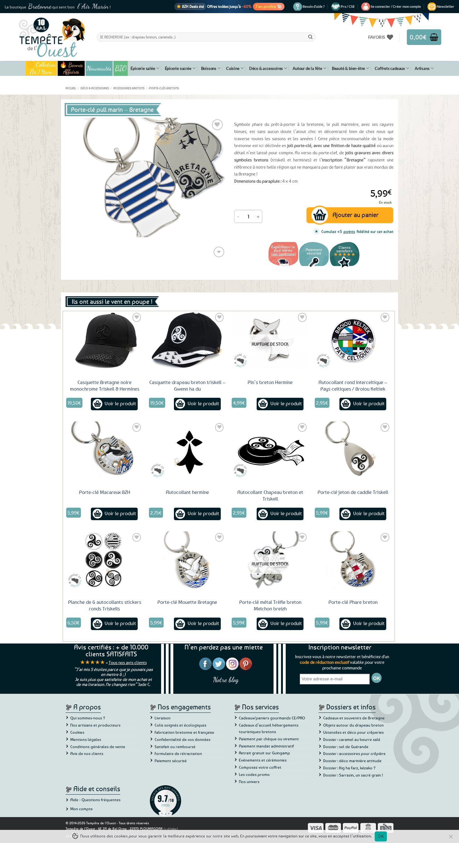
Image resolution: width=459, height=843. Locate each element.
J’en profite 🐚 (268, 6)
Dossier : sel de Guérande (345, 746)
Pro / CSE (348, 6)
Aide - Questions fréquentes (95, 799)
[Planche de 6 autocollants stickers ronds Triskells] (104, 560)
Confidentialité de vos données (182, 739)
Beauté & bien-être (348, 68)
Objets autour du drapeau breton (353, 724)
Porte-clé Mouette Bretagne (187, 602)
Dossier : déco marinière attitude (352, 760)
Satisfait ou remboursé (175, 746)
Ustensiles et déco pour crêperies (353, 732)
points (349, 231)
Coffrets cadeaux (390, 68)
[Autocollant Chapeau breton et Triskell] (270, 450)
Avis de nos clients (86, 753)
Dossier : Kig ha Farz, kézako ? (349, 767)
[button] (396, 6)
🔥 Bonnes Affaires (71, 68)
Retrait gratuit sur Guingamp (264, 752)
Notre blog (226, 679)
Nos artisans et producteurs (95, 724)
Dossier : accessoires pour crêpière (354, 753)
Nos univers (249, 781)
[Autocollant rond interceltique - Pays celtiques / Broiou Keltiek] (353, 340)
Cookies (77, 732)
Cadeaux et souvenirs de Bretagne (354, 717)
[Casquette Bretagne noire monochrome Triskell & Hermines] (104, 340)
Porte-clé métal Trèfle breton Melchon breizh (270, 605)
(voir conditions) (283, 254)
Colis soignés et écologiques (180, 724)
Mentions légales (85, 739)
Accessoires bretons (129, 88)
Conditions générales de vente (97, 746)
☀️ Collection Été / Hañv (41, 68)
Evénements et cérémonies (263, 759)
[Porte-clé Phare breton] (353, 560)
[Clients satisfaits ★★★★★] (344, 266)
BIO (121, 68)
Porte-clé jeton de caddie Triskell (353, 492)
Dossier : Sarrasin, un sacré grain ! (353, 774)
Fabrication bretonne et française (184, 732)
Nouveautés (99, 68)
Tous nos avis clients (128, 662)
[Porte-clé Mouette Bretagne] (187, 560)
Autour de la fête (307, 68)
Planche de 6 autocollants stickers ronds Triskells (104, 605)
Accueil (71, 88)
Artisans (422, 68)
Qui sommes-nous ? (87, 717)
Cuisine (232, 68)
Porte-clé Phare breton (353, 602)
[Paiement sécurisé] (314, 266)
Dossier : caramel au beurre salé (351, 739)
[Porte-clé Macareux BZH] (104, 450)
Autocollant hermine (187, 492)
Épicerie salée (143, 68)
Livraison (162, 717)
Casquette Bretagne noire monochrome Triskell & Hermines (104, 385)
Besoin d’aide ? (314, 6)
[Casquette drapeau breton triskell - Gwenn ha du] (187, 340)
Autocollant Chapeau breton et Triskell (270, 495)
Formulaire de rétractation (178, 753)
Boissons (208, 68)
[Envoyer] (310, 37)
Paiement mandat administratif (266, 745)
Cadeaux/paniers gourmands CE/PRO (272, 717)
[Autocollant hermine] (187, 450)
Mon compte (81, 808)
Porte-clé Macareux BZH (104, 492)
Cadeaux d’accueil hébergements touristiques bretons (269, 728)
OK (381, 836)
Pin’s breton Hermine (270, 382)
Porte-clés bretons (164, 88)
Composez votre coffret (260, 767)
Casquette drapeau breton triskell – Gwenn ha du (187, 385)
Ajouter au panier (355, 214)
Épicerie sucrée (178, 68)
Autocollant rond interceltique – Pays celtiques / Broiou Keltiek (352, 385)
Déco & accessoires (266, 68)
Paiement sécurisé (171, 760)
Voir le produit (120, 403)
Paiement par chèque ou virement (269, 738)
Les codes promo (254, 774)
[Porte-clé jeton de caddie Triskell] (353, 450)
